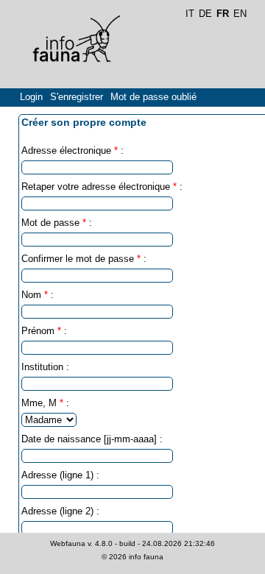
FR (222, 13)
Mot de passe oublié (153, 96)
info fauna (146, 557)
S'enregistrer (76, 96)
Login (31, 96)
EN (240, 13)
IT (190, 13)
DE (205, 13)
